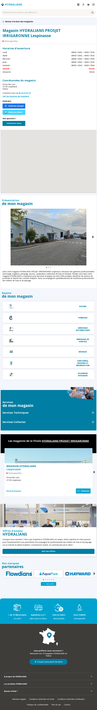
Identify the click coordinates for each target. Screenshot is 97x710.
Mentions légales (19, 699)
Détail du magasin (13, 491)
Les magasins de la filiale (48, 441)
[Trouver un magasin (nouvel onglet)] (48, 637)
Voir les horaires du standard (16, 96)
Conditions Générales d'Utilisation (71, 699)
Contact (67, 704)
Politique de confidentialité (37, 704)
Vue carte (50, 584)
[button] (48, 157)
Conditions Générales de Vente (41, 699)
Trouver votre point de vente (50, 662)
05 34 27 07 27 (25, 93)
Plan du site (56, 704)
